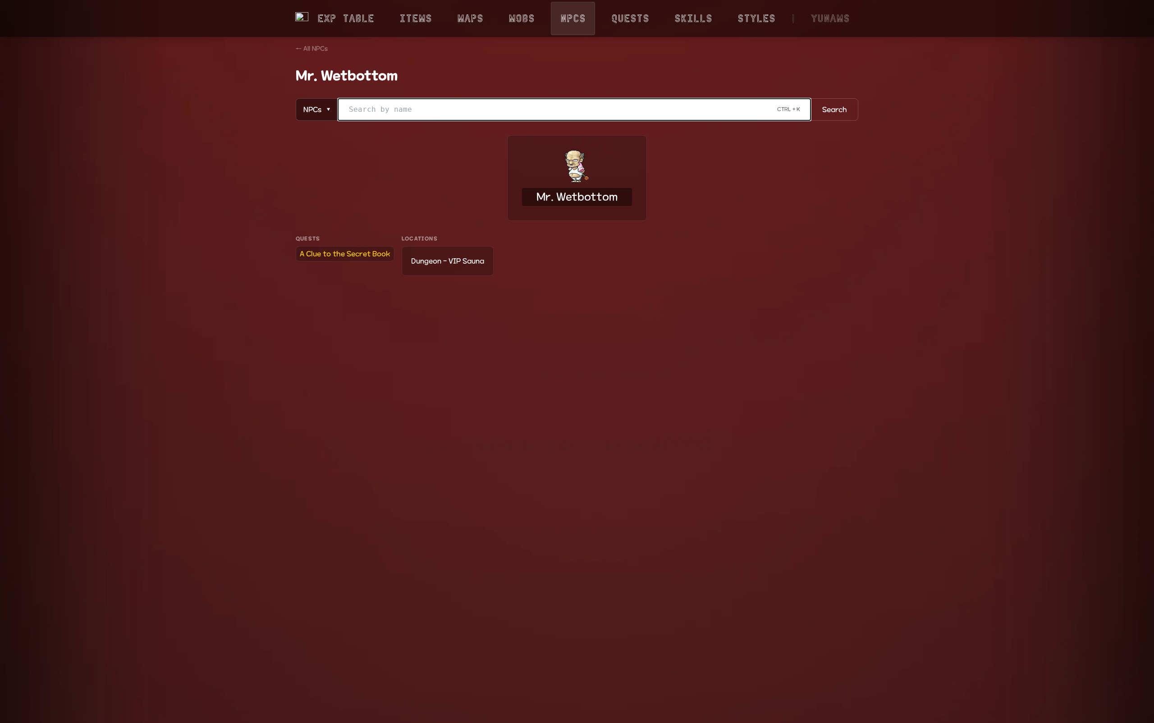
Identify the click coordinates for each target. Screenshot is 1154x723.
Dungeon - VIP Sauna (447, 261)
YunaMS (830, 18)
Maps (470, 18)
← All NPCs (312, 48)
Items (415, 18)
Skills (693, 18)
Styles (756, 18)
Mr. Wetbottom (577, 197)
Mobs (521, 18)
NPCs (573, 18)
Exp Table (345, 18)
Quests (630, 18)
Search (834, 109)
